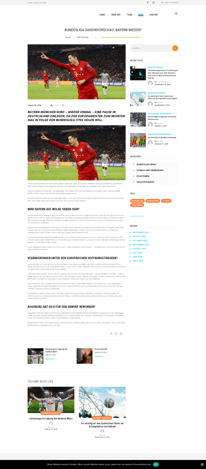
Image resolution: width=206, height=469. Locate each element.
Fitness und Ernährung (159, 113)
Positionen (143, 176)
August (139, 236)
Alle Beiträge (83, 37)
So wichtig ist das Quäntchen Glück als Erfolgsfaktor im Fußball (102, 425)
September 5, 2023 (102, 437)
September (141, 232)
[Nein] (202, 464)
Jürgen (52, 427)
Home (68, 37)
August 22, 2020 (50, 429)
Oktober (140, 240)
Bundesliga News (156, 93)
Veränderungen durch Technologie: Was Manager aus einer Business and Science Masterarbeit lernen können (163, 74)
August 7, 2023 (161, 126)
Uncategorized (155, 67)
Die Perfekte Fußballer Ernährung (162, 137)
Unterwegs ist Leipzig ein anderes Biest (51, 418)
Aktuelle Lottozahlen (137, 216)
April (138, 261)
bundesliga (137, 201)
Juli (137, 253)
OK (155, 464)
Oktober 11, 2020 (161, 144)
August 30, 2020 (34, 105)
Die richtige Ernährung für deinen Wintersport (162, 118)
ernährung (153, 201)
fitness (166, 201)
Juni (137, 257)
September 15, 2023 (163, 84)
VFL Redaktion (163, 81)
